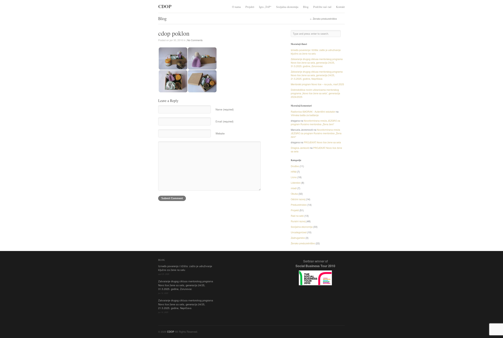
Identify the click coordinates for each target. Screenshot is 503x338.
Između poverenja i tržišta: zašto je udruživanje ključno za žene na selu (316, 51)
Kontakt (340, 7)
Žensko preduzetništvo (303, 243)
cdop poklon (173, 33)
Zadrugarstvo (298, 237)
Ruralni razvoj (298, 221)
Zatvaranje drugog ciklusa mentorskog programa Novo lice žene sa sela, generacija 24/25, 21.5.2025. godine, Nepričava (317, 75)
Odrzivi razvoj (298, 199)
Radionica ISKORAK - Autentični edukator (313, 111)
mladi (294, 188)
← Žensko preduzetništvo (323, 19)
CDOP (165, 6)
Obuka (294, 193)
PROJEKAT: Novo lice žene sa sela (322, 142)
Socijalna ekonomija (287, 7)
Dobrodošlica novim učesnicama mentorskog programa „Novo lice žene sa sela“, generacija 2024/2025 (315, 93)
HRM (293, 171)
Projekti (249, 7)
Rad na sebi (297, 215)
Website (220, 133)
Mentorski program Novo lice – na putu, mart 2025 (317, 84)
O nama (236, 7)
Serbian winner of (315, 263)
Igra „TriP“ (265, 7)
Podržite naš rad (322, 7)
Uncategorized (299, 232)
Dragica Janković (300, 147)
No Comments (195, 40)
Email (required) (224, 121)
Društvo (295, 166)
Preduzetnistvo (299, 204)
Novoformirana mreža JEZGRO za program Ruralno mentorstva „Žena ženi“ (315, 122)
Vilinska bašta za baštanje (305, 115)
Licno (294, 177)
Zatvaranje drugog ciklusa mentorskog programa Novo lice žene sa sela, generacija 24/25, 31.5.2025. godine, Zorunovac (317, 62)
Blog (305, 7)
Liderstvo (296, 182)
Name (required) (225, 109)
